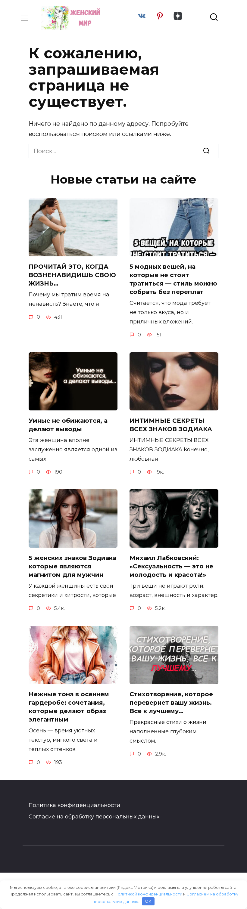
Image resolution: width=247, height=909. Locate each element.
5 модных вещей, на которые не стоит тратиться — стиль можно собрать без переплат (173, 279)
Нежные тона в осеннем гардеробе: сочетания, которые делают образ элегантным (69, 707)
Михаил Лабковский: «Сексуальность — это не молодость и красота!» (171, 566)
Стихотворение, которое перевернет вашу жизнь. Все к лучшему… (171, 703)
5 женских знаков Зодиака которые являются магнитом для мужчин (72, 566)
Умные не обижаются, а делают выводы (68, 425)
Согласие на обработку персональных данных (94, 816)
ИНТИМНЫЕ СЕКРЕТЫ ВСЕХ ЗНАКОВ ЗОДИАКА (171, 425)
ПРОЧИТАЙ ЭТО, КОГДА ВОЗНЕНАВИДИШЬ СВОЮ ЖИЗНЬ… (72, 275)
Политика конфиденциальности (74, 805)
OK (148, 901)
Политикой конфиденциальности (148, 894)
